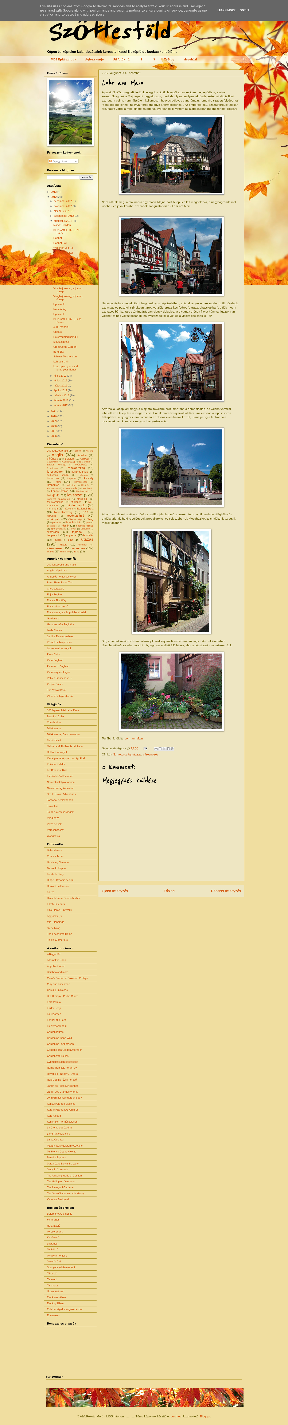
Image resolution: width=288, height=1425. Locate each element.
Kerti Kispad (54, 1115)
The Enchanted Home (59, 934)
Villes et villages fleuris (60, 696)
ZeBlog (169, 59)
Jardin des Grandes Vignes (62, 1091)
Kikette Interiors (56, 904)
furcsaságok (55, 471)
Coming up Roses (57, 990)
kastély (88, 478)
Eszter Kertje (54, 1008)
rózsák (65, 525)
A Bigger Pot (54, 954)
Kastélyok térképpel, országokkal (66, 758)
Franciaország (75, 467)
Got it (244, 10)
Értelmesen (53, 1315)
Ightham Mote (61, 341)
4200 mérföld (61, 327)
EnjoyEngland (55, 594)
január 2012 (61, 405)
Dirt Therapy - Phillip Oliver (62, 996)
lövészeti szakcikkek (58, 499)
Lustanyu (52, 1243)
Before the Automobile (59, 1213)
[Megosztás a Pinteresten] (172, 749)
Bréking (57, 275)
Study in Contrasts (57, 1169)
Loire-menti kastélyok (59, 648)
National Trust (85, 508)
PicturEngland (55, 660)
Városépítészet (55, 830)
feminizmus (52, 468)
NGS (85, 512)
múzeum (68, 508)
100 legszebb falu (57, 450)
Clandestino (54, 722)
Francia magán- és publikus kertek (66, 612)
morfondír (52, 508)
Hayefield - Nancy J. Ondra (62, 1073)
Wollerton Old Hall (63, 247)
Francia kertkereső (57, 606)
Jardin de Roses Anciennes (62, 1085)
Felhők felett (54, 740)
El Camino (84, 461)
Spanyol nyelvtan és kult (61, 1267)
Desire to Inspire (56, 868)
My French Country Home (61, 1151)
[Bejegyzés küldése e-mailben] (145, 748)
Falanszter (53, 1219)
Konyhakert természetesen (62, 1121)
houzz (50, 892)
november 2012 (63, 206)
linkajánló (53, 495)
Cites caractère (55, 588)
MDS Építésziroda (63, 59)
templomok (53, 535)
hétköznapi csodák (58, 475)
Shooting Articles (84, 525)
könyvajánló (53, 488)
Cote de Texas (55, 856)
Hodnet (57, 238)
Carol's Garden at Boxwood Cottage (67, 978)
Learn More (226, 10)
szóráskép (53, 532)
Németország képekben (60, 788)
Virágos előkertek (63, 252)
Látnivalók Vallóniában (60, 776)
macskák (82, 498)
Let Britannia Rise (57, 770)
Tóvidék (57, 540)
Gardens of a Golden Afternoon (64, 1049)
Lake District (87, 488)
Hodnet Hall (60, 243)
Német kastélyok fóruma (61, 782)
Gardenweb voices (58, 1056)
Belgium (69, 458)
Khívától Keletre (56, 764)
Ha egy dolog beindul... (66, 337)
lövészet (74, 495)
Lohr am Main (133, 738)
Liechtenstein (82, 491)
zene (76, 551)
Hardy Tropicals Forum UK (62, 1067)
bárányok (52, 458)
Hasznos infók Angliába (60, 624)
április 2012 (61, 390)
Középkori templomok (59, 642)
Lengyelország (59, 491)
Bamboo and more (57, 972)
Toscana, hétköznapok (60, 800)
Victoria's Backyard (58, 1199)
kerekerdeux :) (55, 1231)
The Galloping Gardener (61, 1181)
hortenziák (53, 478)
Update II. (58, 314)
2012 (54, 196)
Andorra (89, 451)
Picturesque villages (58, 672)
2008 (54, 426)
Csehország (68, 461)
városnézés (150, 754)
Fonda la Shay (55, 874)
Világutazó (53, 818)
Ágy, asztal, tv (54, 916)
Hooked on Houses (58, 886)
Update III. (59, 304)
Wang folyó (53, 836)
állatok (77, 450)
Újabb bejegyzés (115, 891)
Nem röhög (59, 309)
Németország (122, 754)
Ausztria (82, 455)
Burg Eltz (58, 351)
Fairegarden (54, 1014)
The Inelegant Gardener (60, 1187)
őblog (90, 519)
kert (58, 481)
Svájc (73, 529)
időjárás (71, 478)
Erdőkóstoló (54, 1002)
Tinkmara (52, 1285)
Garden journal (55, 1032)
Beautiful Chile (55, 716)
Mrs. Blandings (55, 922)
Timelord (52, 1279)
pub (88, 522)
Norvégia (51, 516)
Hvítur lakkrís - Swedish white (64, 898)
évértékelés (81, 464)
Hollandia (83, 475)
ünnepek (82, 544)
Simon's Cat (54, 1261)
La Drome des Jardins (59, 1127)
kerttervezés (80, 482)
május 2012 (61, 385)
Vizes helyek (54, 824)
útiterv (63, 544)
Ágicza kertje (94, 59)
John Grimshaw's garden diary (64, 1097)
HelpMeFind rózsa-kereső (62, 1079)
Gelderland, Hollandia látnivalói (65, 746)
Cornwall (84, 458)
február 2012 (61, 400)
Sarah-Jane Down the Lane (63, 1163)
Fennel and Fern (56, 1020)
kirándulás (53, 485)
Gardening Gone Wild (59, 1038)
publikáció (52, 526)
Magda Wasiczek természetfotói (65, 1145)
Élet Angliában (55, 1303)
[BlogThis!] (160, 749)
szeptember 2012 (64, 215)
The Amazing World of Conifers (64, 1175)
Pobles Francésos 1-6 (59, 678)
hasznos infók (79, 471)
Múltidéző (52, 1249)
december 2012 (63, 201)
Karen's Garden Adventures (62, 1109)
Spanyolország (58, 528)
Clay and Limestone (58, 984)
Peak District (72, 522)
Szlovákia (85, 529)
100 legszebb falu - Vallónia (63, 710)
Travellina (52, 806)
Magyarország (55, 502)
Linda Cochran (55, 1139)
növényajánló (75, 515)
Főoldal (169, 891)
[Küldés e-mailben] (156, 749)
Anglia (57, 455)
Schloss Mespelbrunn (65, 356)
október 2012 (62, 211)
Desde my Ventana (58, 862)
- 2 (140, 59)
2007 (54, 431)
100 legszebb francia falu (61, 564)
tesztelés (88, 535)
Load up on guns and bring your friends (65, 368)
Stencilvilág (53, 928)
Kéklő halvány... (62, 257)
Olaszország (75, 519)
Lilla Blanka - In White (59, 910)
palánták (56, 522)
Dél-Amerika (54, 728)
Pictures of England (58, 666)
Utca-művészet (55, 1291)
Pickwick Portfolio (57, 1255)
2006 (54, 436)
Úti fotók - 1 (121, 59)
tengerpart (71, 535)
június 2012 (61, 380)
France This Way (56, 600)
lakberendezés (70, 488)
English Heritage (56, 464)
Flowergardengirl (57, 1026)
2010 (54, 416)
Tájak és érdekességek (60, 812)
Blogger (205, 1416)
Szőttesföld (108, 32)
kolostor (71, 485)
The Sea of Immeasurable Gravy (65, 1193)
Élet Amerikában (56, 1297)
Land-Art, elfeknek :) (58, 1133)
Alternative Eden (56, 960)
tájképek (77, 531)
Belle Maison (54, 850)
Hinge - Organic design (60, 880)
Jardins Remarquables (60, 636)
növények (53, 519)
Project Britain (55, 684)
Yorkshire (65, 551)
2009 (54, 421)
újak (70, 539)
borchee (176, 1416)
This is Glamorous (57, 939)
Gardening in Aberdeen (60, 1044)
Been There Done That (60, 582)
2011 (54, 411)
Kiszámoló (53, 1237)
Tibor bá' (52, 1273)
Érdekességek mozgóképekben (65, 1309)
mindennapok (76, 505)
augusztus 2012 (63, 220)
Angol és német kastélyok (61, 576)
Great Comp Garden (65, 346)
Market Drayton (62, 225)
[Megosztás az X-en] (164, 749)
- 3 (153, 59)
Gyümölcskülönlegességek (62, 1061)
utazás (136, 754)
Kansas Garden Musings (61, 1103)
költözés (85, 485)
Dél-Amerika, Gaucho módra (63, 734)
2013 (54, 191)
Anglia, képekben (57, 570)
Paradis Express (56, 1157)
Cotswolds (52, 461)
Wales (50, 551)
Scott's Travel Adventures (61, 794)
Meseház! (190, 59)
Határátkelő (53, 1225)
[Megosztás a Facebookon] (168, 749)
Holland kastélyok (57, 752)
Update (57, 331)
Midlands (76, 502)
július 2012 (60, 375)
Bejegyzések (59, 161)
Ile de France (54, 630)
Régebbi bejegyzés (226, 891)
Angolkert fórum (56, 966)
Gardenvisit (53, 618)
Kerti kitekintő (61, 262)
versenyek (78, 548)
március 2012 (62, 395)
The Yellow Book (56, 690)
